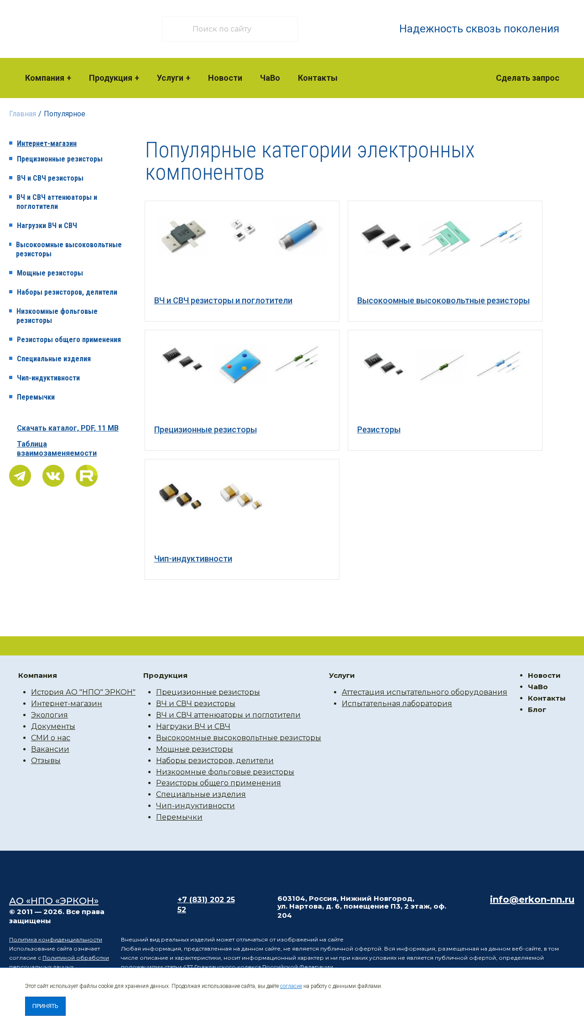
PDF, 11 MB (68, 428)
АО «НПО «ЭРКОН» (54, 900)
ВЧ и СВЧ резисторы (50, 178)
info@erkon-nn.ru (532, 899)
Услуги (170, 78)
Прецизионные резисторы (60, 159)
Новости (225, 78)
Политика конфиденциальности (55, 939)
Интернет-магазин (47, 143)
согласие (291, 986)
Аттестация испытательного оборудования (424, 692)
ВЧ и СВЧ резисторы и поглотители (223, 300)
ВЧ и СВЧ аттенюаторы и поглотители (56, 202)
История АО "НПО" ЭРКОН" (83, 692)
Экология (49, 715)
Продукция (110, 78)
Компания (44, 78)
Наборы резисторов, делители (67, 292)
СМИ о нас (50, 737)
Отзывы (46, 760)
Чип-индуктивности (48, 378)
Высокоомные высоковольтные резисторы (69, 249)
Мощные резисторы (50, 273)
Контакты (318, 78)
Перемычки (36, 397)
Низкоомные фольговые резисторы (57, 316)
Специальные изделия (54, 358)
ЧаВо (270, 78)
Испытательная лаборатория (397, 703)
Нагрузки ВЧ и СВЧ (47, 225)
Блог (537, 709)
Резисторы (379, 429)
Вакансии (50, 749)
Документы (53, 726)
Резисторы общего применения (69, 339)
